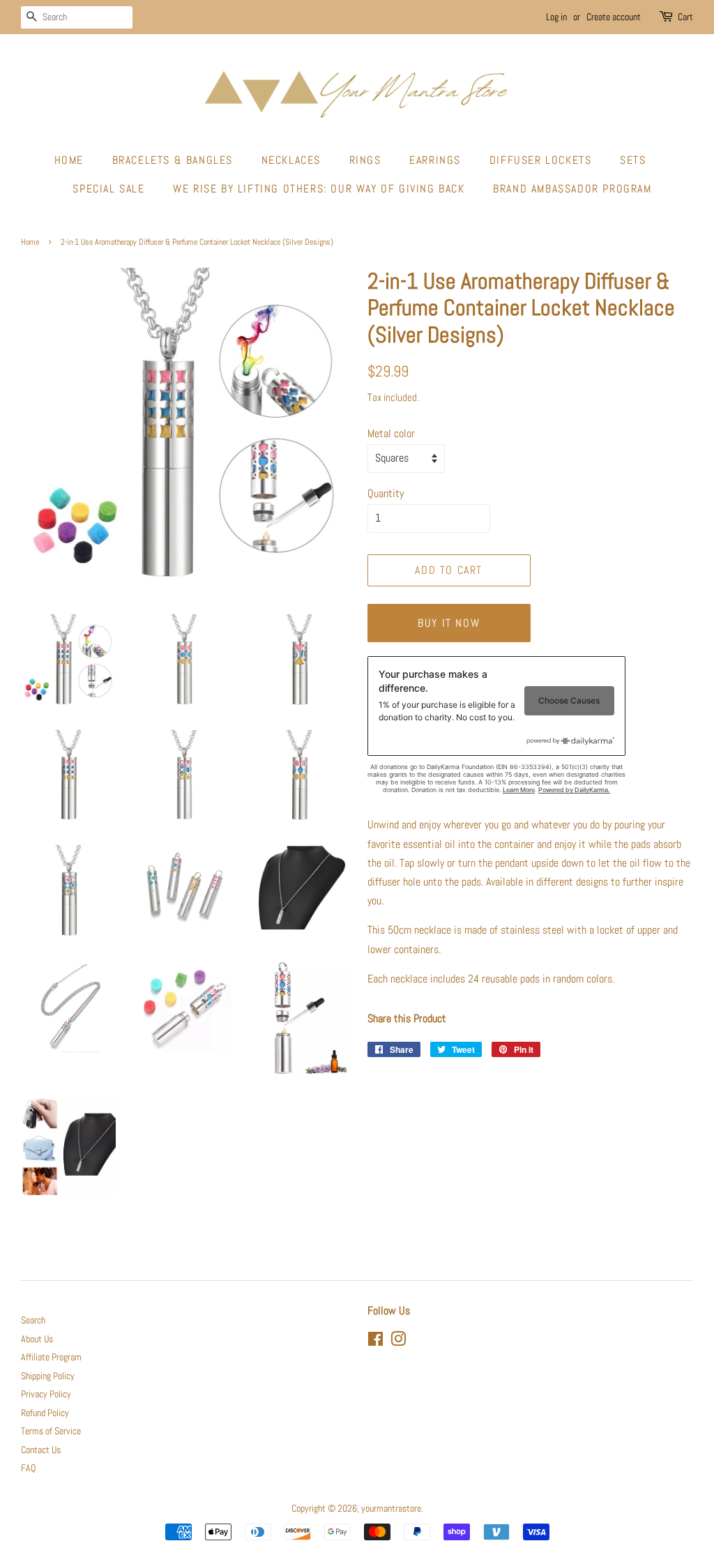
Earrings (435, 160)
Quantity (385, 493)
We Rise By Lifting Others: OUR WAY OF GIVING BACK (318, 188)
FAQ (28, 1468)
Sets (633, 160)
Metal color (391, 433)
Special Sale (108, 188)
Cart (685, 16)
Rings (365, 160)
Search (33, 1320)
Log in (556, 16)
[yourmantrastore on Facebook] (375, 1342)
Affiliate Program (51, 1357)
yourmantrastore (391, 1508)
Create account (613, 16)
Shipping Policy (48, 1376)
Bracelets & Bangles (172, 160)
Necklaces (291, 160)
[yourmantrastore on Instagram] (398, 1342)
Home (69, 160)
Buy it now (449, 623)
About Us (37, 1339)
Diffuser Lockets (540, 160)
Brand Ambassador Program (572, 188)
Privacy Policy (46, 1394)
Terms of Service (51, 1431)
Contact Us (41, 1450)
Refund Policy (45, 1413)
